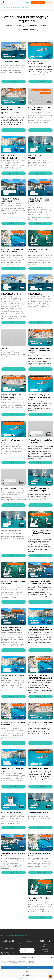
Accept (27, 967)
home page (34, 30)
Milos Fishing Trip (35, 294)
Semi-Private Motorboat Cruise (40, 722)
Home (45, 944)
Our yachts (45, 951)
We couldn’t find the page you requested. (16, 7)
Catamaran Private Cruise (11, 813)
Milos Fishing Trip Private (11, 294)
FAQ (45, 953)
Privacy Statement (28, 978)
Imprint (33, 978)
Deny (27, 971)
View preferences (27, 975)
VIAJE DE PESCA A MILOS (11, 61)
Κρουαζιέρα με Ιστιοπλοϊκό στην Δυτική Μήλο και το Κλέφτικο (40, 533)
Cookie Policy (21, 978)
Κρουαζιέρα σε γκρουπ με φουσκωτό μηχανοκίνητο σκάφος (39, 350)
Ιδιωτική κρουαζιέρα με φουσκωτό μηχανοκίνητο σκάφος (39, 397)
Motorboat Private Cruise (38, 769)
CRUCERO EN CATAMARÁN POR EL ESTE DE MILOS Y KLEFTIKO (39, 201)
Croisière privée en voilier (11, 531)
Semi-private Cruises (45, 946)
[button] (52, 957)
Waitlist (4, 348)
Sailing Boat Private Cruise (38, 813)
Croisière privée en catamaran (13, 488)
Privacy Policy (45, 949)
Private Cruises (45, 948)
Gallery (45, 954)
